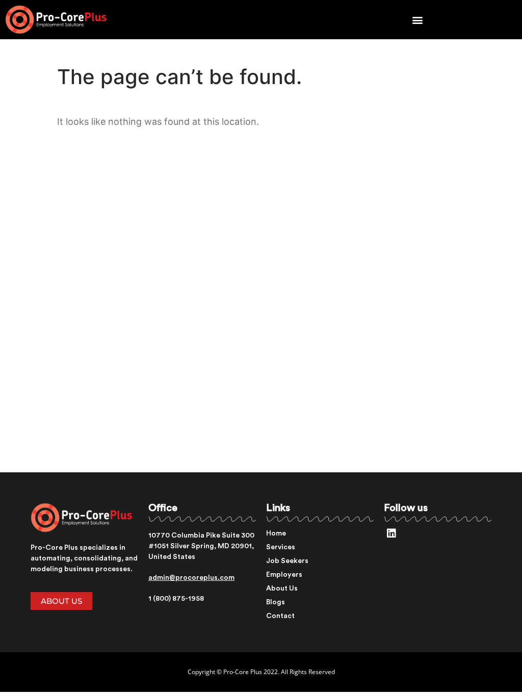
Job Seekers (287, 561)
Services (280, 547)
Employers (284, 574)
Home (276, 533)
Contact (280, 616)
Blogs (275, 602)
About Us (282, 588)
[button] (417, 19)
